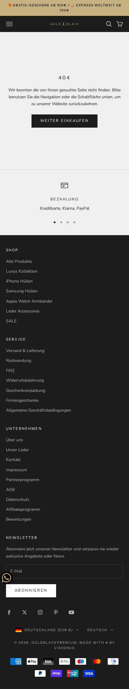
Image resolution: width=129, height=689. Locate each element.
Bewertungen (18, 519)
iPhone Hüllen (19, 281)
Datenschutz (17, 499)
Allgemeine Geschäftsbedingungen (38, 410)
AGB (10, 489)
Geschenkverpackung (25, 390)
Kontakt (13, 460)
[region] (64, 196)
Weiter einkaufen (64, 120)
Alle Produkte (19, 261)
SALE (11, 321)
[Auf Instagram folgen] (40, 612)
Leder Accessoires (23, 311)
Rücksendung (18, 360)
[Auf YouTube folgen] (71, 612)
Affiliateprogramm (23, 509)
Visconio (64, 648)
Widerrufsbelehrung (25, 380)
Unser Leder (17, 450)
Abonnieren (31, 590)
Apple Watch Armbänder (29, 301)
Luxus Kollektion (22, 271)
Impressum (16, 470)
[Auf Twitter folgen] (25, 612)
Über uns (14, 440)
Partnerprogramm (22, 480)
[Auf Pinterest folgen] (56, 612)
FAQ (10, 370)
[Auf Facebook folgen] (9, 612)
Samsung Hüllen (22, 291)
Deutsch (97, 630)
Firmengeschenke (22, 400)
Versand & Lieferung (25, 350)
